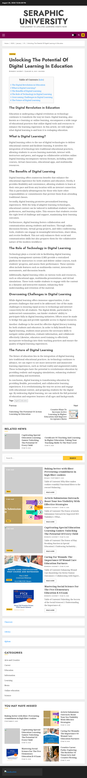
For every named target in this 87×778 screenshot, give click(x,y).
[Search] (78, 35)
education (24, 401)
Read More (50, 492)
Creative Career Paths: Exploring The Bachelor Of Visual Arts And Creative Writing (69, 752)
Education (9, 670)
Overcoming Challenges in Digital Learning (31, 97)
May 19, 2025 (27, 448)
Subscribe (83, 35)
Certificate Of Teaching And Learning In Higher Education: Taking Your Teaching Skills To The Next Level (62, 440)
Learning (12, 54)
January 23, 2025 (31, 71)
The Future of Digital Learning (25, 100)
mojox (48, 478)
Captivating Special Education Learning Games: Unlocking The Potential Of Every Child (31, 440)
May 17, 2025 (50, 445)
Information (10, 675)
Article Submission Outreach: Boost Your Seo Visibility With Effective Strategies (62, 501)
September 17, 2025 (58, 478)
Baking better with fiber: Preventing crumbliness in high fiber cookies (60, 471)
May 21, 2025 (65, 507)
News (8, 491)
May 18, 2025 (65, 596)
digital (17, 401)
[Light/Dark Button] (74, 35)
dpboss (8, 641)
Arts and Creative (12, 660)
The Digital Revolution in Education (27, 85)
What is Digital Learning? (23, 88)
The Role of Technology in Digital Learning (31, 94)
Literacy (7, 631)
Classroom (8, 622)
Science (9, 609)
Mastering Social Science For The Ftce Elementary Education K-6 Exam (61, 589)
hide (41, 80)
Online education (12, 690)
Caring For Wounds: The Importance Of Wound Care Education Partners (60, 560)
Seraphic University (43, 17)
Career (9, 580)
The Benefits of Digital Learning (25, 91)
